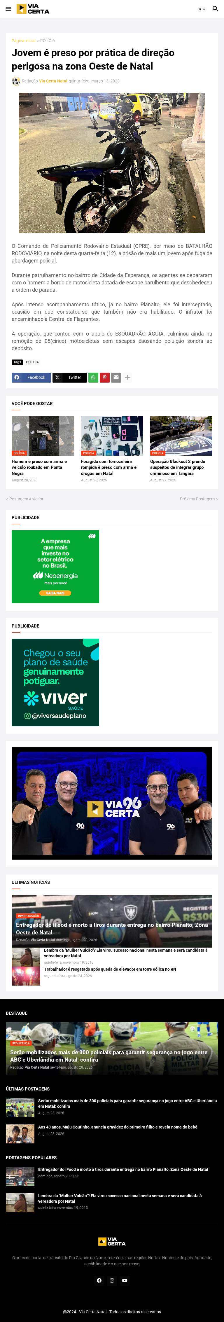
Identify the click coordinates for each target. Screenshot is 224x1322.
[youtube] (125, 1281)
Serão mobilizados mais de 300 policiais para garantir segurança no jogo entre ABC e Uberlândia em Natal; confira (127, 1103)
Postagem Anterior (26, 499)
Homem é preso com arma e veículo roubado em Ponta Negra (39, 467)
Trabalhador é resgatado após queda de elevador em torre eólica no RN (110, 969)
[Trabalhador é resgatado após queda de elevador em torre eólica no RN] (26, 976)
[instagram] (112, 1281)
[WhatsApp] (93, 378)
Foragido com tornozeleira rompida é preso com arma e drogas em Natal (108, 467)
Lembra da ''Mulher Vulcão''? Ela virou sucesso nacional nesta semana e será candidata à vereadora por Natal (126, 953)
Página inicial (24, 41)
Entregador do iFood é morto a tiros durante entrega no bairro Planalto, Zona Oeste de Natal (123, 1169)
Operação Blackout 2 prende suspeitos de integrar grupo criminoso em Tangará (177, 467)
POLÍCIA (47, 41)
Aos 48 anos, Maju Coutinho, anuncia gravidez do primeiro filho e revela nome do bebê (117, 1127)
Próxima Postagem (197, 499)
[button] (8, 9)
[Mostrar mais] (127, 378)
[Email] (116, 378)
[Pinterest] (105, 378)
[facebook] (99, 1281)
